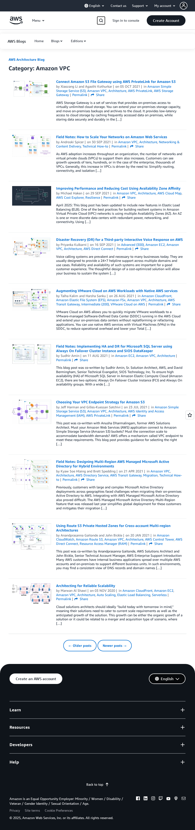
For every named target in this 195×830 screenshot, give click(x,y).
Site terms (32, 810)
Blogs (55, 41)
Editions (77, 41)
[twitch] (161, 799)
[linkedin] (145, 799)
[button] (187, 5)
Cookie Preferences (59, 810)
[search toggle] (101, 20)
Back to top (94, 784)
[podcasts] (176, 799)
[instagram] (153, 799)
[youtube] (168, 799)
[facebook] (138, 799)
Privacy (15, 810)
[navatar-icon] (183, 6)
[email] (183, 799)
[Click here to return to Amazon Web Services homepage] (16, 23)
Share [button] (99, 95)
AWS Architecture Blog (26, 59)
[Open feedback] (189, 415)
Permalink (79, 95)
